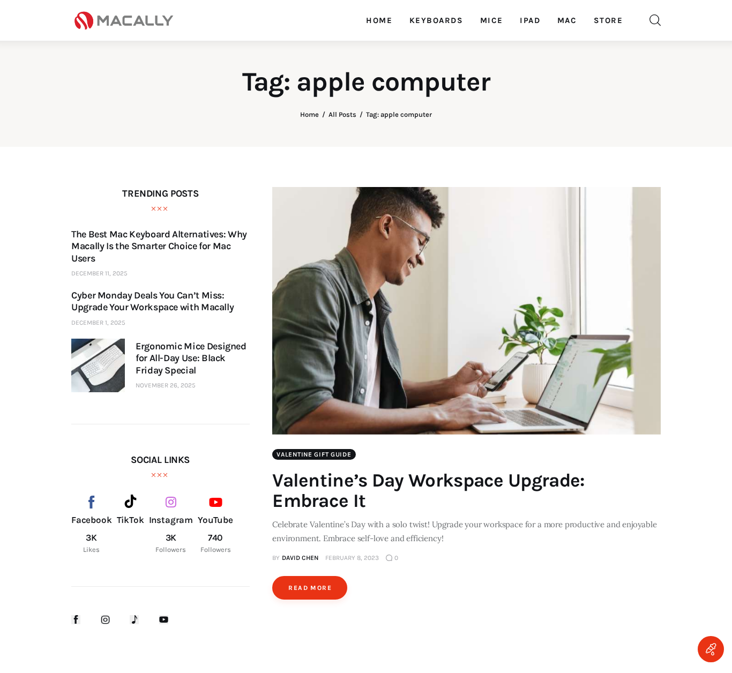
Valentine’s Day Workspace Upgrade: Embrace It (428, 490)
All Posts (342, 114)
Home (309, 114)
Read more (310, 588)
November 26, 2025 (166, 385)
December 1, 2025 (98, 322)
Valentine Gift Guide (314, 454)
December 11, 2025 (99, 273)
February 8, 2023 (352, 558)
